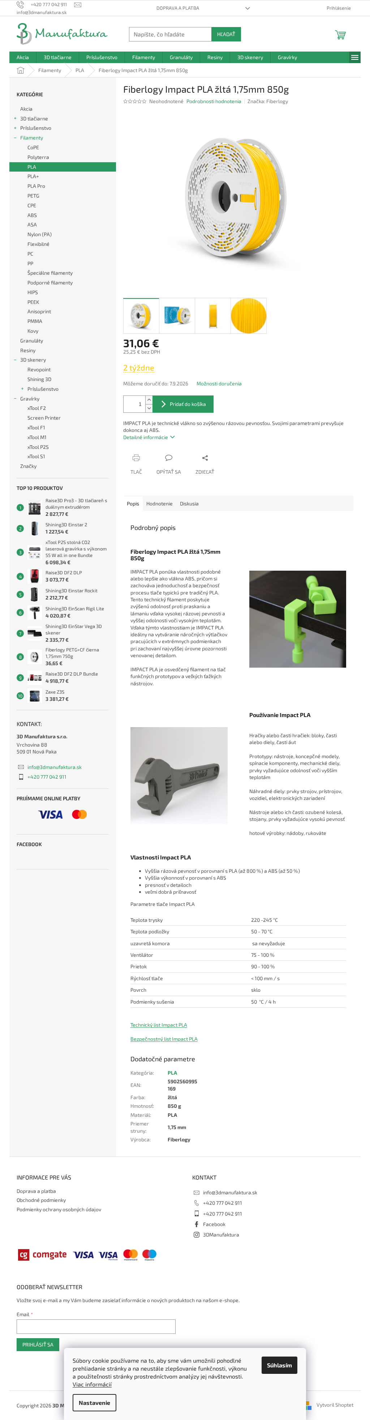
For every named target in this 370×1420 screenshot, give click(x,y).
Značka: (268, 101)
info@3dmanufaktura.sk (54, 767)
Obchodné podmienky (41, 1200)
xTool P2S (38, 447)
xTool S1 (36, 456)
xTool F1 (36, 427)
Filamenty (31, 137)
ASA (32, 224)
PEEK (33, 302)
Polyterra (38, 157)
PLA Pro (36, 186)
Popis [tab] (133, 503)
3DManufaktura (221, 1234)
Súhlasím (279, 1365)
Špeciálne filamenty (50, 273)
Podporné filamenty (50, 282)
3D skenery (33, 360)
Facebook (214, 1224)
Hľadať (226, 34)
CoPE (33, 147)
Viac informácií (92, 1384)
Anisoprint (39, 311)
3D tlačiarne (34, 118)
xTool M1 (37, 437)
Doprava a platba (177, 8)
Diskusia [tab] (189, 503)
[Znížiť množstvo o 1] (148, 408)
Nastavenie (94, 1402)
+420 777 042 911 (46, 777)
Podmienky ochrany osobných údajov (59, 1209)
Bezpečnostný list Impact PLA (164, 1039)
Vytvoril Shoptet (335, 1405)
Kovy (32, 331)
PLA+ (33, 176)
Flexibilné (38, 244)
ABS (32, 215)
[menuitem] (22, 57)
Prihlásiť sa (37, 1344)
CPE (31, 205)
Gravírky (29, 398)
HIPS (32, 292)
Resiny (27, 350)
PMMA (34, 321)
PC (30, 254)
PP (30, 263)
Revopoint (39, 369)
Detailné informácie (145, 437)
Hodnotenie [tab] (159, 503)
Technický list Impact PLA (158, 1025)
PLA (31, 167)
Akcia (26, 109)
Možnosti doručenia (219, 383)
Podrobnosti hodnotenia (213, 101)
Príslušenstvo (35, 128)
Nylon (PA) (39, 234)
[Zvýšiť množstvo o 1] (148, 400)
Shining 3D (39, 379)
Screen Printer (44, 418)
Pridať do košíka (188, 404)
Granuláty (31, 340)
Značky (28, 466)
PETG (33, 196)
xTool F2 (36, 408)
